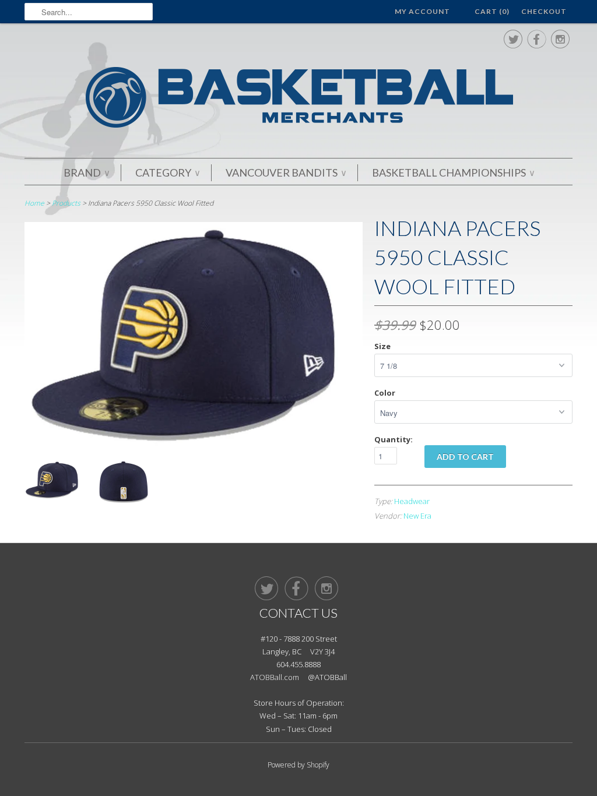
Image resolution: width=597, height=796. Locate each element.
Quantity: (393, 439)
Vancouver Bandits (286, 172)
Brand (86, 172)
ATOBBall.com (274, 677)
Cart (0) (492, 11)
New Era (417, 515)
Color (384, 393)
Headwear (412, 501)
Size (382, 346)
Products (66, 203)
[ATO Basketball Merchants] (298, 99)
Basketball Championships (453, 172)
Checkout (544, 11)
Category (167, 172)
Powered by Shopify (298, 765)
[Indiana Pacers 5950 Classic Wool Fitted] (193, 444)
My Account (422, 11)
